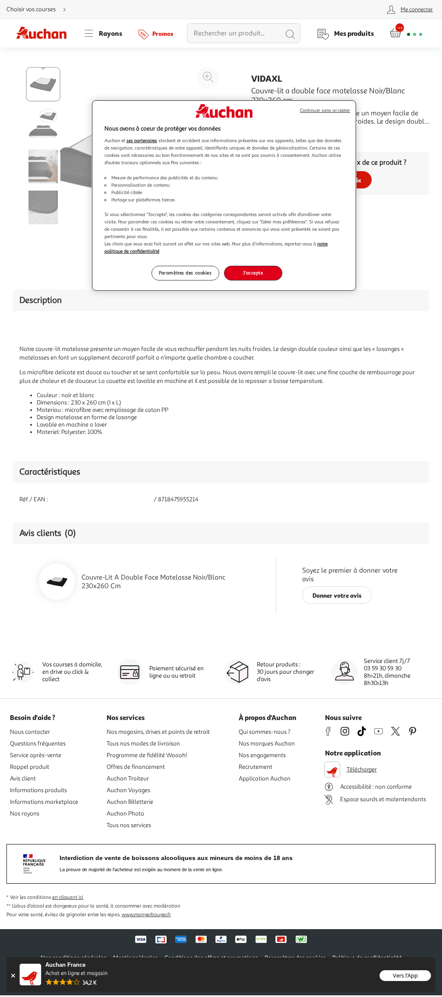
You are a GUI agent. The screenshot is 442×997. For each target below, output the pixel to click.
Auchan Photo (125, 813)
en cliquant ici (67, 897)
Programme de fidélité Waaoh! (147, 755)
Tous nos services (129, 825)
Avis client (23, 778)
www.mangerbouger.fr (146, 914)
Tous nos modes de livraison (143, 743)
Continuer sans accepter (325, 110)
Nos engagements (262, 755)
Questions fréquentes (38, 743)
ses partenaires (141, 140)
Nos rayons (24, 813)
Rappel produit (29, 767)
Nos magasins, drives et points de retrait (158, 732)
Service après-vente (35, 755)
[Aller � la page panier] (406, 33)
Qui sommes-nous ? (264, 732)
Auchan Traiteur (128, 778)
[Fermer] (12, 975)
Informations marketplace (44, 802)
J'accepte (253, 273)
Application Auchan (264, 778)
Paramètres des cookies (185, 273)
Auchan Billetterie (130, 802)
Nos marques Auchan (267, 743)
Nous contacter (30, 732)
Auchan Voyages (128, 790)
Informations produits (38, 790)
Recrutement (255, 767)
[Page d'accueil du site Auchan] (44, 33)
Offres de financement (136, 767)
